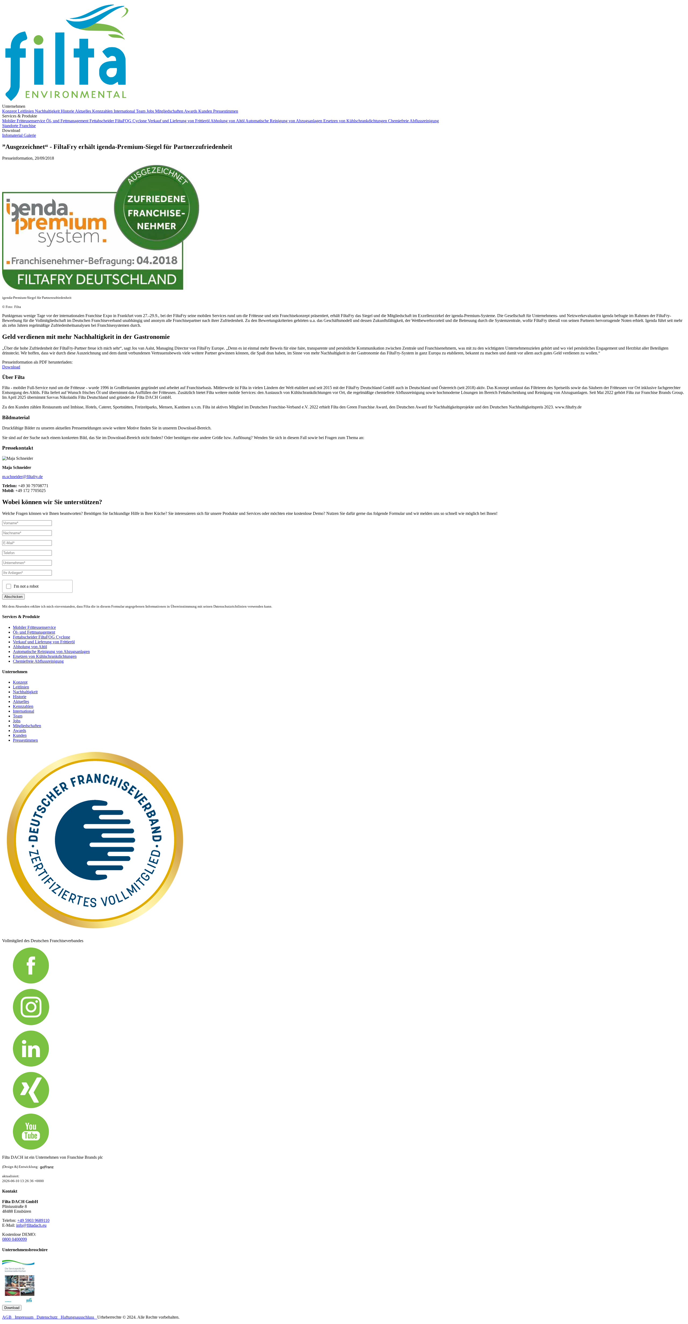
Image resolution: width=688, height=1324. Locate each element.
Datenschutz (49, 1317)
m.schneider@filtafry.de (22, 476)
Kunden (205, 111)
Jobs (150, 111)
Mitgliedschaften (169, 111)
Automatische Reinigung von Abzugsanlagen (284, 121)
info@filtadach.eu (31, 1225)
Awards (191, 111)
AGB (8, 1317)
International (125, 111)
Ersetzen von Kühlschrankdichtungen (355, 121)
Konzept (10, 111)
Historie (68, 111)
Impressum (26, 1317)
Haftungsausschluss (79, 1317)
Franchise (27, 125)
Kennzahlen (103, 111)
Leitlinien (26, 111)
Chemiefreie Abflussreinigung (413, 121)
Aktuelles (83, 111)
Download (11, 367)
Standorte (10, 125)
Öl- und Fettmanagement (67, 121)
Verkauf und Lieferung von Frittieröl (179, 121)
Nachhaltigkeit (48, 111)
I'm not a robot (26, 586)
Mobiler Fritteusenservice (24, 121)
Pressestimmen (225, 111)
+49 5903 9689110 (33, 1220)
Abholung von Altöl (227, 121)
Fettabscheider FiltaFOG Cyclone (118, 121)
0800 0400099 (14, 1239)
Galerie (30, 135)
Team (141, 111)
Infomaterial (13, 135)
